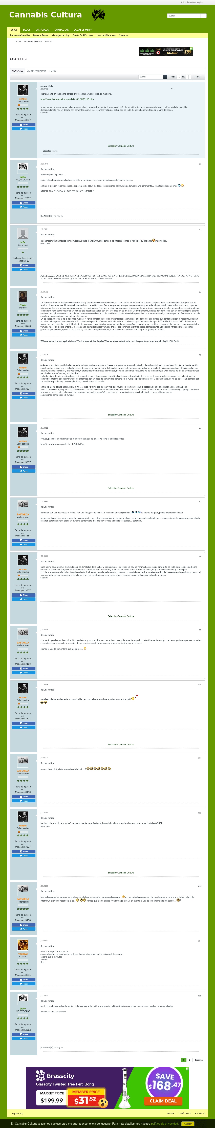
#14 (199, 941)
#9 (200, 630)
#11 (199, 758)
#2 (200, 164)
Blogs (27, 29)
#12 (199, 812)
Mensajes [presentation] (17, 71)
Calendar (123, 35)
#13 (199, 886)
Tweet (25, 128)
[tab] (17, 71)
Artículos (42, 29)
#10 (199, 684)
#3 (200, 229)
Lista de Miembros (106, 35)
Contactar (62, 29)
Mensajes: (20, 120)
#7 (200, 501)
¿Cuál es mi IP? (83, 29)
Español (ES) (18, 1113)
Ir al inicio (200, 1113)
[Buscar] (204, 15)
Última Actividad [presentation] (36, 71)
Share (25, 125)
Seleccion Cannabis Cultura (121, 145)
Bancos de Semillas (20, 35)
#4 (200, 292)
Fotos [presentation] (53, 71)
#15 (199, 995)
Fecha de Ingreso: (22, 114)
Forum (18, 41)
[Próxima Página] (190, 77)
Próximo (199, 1060)
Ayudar (170, 1113)
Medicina (48, 41)
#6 (200, 428)
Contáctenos (184, 1113)
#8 (200, 556)
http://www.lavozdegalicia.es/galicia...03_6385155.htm (67, 99)
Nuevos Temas (40, 35)
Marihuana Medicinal (33, 41)
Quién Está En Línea (83, 35)
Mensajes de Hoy (60, 35)
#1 (172, 88)
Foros (13, 29)
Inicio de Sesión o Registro (192, 2)
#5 (200, 354)
